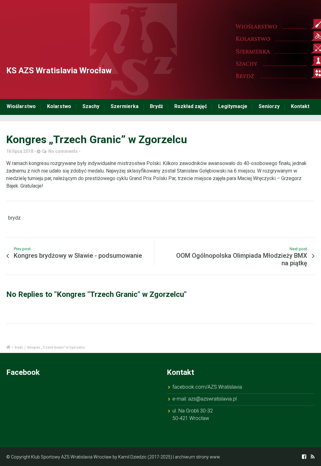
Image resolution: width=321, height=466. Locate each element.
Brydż (156, 106)
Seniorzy (269, 106)
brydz (14, 218)
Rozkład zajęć (190, 106)
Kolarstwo (59, 106)
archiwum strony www (197, 456)
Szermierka (125, 106)
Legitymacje (232, 106)
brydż (19, 347)
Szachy (90, 106)
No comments (63, 151)
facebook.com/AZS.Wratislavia (207, 387)
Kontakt (300, 106)
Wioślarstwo (21, 106)
